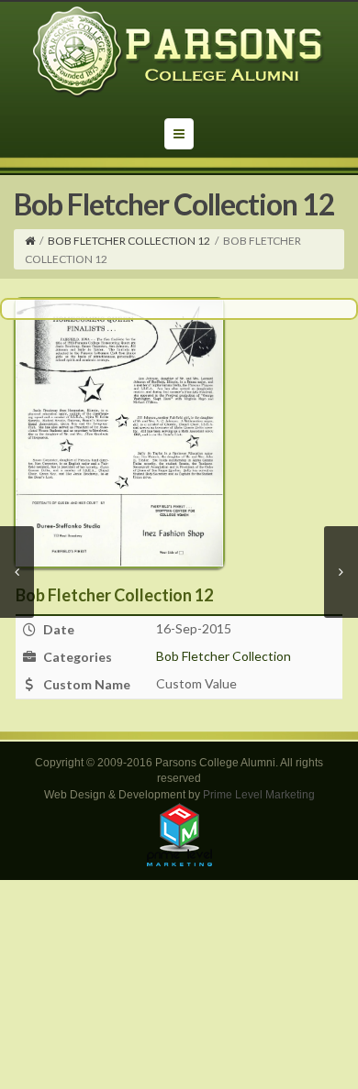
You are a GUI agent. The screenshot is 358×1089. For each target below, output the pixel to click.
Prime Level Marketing (259, 794)
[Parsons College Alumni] (179, 52)
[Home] (30, 241)
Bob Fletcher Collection (223, 656)
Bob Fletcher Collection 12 (129, 241)
